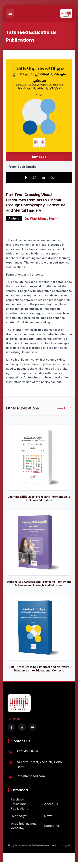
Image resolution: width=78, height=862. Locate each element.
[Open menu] (10, 13)
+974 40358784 (27, 751)
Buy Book (39, 157)
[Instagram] (22, 727)
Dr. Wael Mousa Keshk (41, 218)
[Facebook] (11, 727)
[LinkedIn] (32, 727)
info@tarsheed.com (31, 776)
